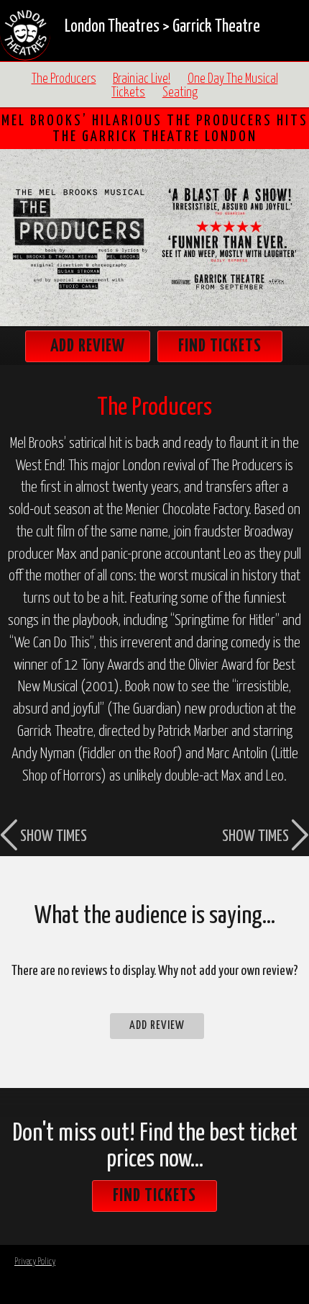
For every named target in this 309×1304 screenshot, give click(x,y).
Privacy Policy (34, 1262)
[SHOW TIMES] (51, 585)
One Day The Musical (233, 79)
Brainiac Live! (141, 79)
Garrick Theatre (216, 27)
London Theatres (112, 27)
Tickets (128, 92)
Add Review (87, 346)
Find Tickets (220, 346)
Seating (180, 92)
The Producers (64, 79)
